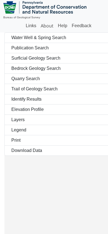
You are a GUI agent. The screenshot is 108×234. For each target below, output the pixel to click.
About (47, 26)
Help (62, 25)
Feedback (81, 25)
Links (31, 25)
